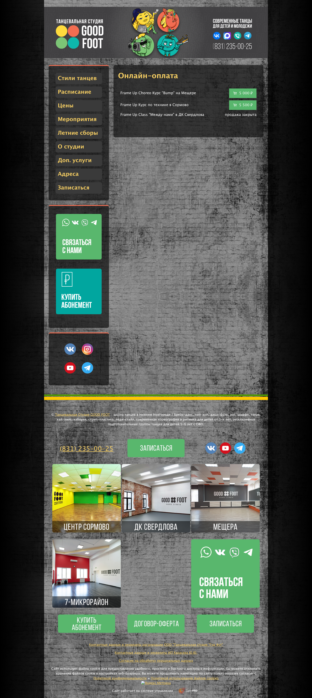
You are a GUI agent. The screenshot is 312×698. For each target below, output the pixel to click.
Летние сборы (78, 133)
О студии (71, 147)
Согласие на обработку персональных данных (156, 660)
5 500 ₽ (246, 105)
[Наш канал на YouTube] (70, 372)
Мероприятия (77, 119)
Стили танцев (77, 78)
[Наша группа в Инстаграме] (87, 354)
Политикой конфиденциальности (120, 678)
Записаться (74, 188)
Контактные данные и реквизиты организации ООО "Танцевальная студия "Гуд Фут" (156, 644)
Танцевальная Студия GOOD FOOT (82, 414)
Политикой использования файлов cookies (185, 678)
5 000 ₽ (246, 93)
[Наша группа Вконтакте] (70, 354)
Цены (66, 106)
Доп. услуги (75, 160)
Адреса (68, 174)
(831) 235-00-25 (87, 449)
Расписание (74, 92)
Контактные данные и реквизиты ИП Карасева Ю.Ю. (156, 652)
